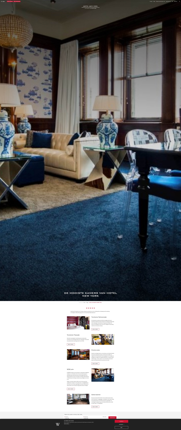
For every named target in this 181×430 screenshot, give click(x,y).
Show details (66, 423)
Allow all (121, 421)
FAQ (172, 1)
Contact (151, 1)
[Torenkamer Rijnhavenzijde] (78, 322)
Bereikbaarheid (168, 1)
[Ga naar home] (91, 7)
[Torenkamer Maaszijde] (102, 339)
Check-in (67, 416)
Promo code (104, 416)
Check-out (86, 416)
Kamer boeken (10, 1)
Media (154, 1)
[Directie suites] (78, 354)
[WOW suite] (102, 375)
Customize (121, 424)
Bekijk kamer (95, 329)
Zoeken (112, 417)
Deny (121, 427)
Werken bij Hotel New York (160, 1)
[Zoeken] (179, 1)
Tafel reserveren (17, 1)
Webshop (175, 1)
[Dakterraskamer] (78, 399)
